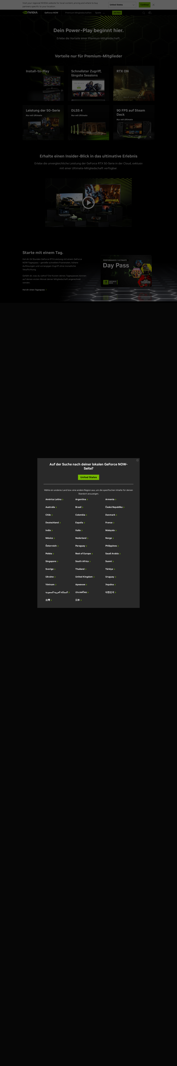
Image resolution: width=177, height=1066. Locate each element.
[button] (137, 460)
